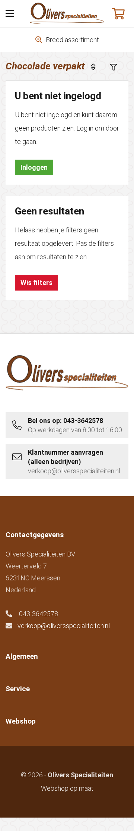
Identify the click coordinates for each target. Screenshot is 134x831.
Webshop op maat (67, 788)
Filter (119, 66)
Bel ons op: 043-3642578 (75, 425)
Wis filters (36, 282)
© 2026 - (67, 775)
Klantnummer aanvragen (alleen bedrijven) (74, 461)
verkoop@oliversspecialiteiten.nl (63, 626)
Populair (98, 66)
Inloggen (34, 167)
